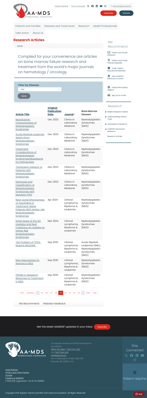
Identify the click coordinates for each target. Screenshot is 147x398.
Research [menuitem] (83, 26)
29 (61, 292)
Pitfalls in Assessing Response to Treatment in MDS (29, 278)
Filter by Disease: (28, 85)
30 (66, 292)
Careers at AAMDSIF (14, 378)
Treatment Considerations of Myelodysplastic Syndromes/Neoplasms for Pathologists (29, 155)
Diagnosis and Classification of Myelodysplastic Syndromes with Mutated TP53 (25, 188)
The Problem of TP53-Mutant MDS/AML (28, 244)
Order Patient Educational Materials (116, 69)
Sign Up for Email (119, 95)
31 (70, 292)
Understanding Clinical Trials (116, 117)
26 (47, 292)
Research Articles (114, 136)
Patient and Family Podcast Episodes (117, 61)
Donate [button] (126, 13)
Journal (69, 114)
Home (20, 46)
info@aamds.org (59, 355)
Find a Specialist (78, 6)
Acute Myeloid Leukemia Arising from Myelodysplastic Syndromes (30, 139)
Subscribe (102, 327)
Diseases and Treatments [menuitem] (59, 26)
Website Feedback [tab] (54, 303)
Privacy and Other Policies (17, 372)
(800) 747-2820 (58, 349)
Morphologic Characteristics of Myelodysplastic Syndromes (26, 124)
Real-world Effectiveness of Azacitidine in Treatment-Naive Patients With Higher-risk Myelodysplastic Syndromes (30, 208)
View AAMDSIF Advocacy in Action (115, 77)
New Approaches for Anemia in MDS (27, 262)
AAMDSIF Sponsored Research (116, 130)
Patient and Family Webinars (117, 53)
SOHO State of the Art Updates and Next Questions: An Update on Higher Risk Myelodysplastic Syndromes (30, 229)
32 (75, 292)
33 (79, 292)
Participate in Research (117, 124)
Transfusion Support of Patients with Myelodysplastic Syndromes (29, 171)
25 (42, 292)
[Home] (32, 11)
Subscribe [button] (108, 13)
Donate (8, 375)
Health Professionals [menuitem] (105, 26)
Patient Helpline (61, 6)
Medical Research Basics (117, 112)
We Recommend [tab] (29, 303)
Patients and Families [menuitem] (28, 26)
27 (52, 292)
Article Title (22, 114)
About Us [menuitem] (38, 33)
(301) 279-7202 (73, 349)
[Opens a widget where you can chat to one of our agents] (139, 394)
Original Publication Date (54, 111)
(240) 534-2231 (61, 352)
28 (56, 292)
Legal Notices (11, 369)
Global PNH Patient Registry (117, 88)
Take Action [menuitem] (22, 33)
